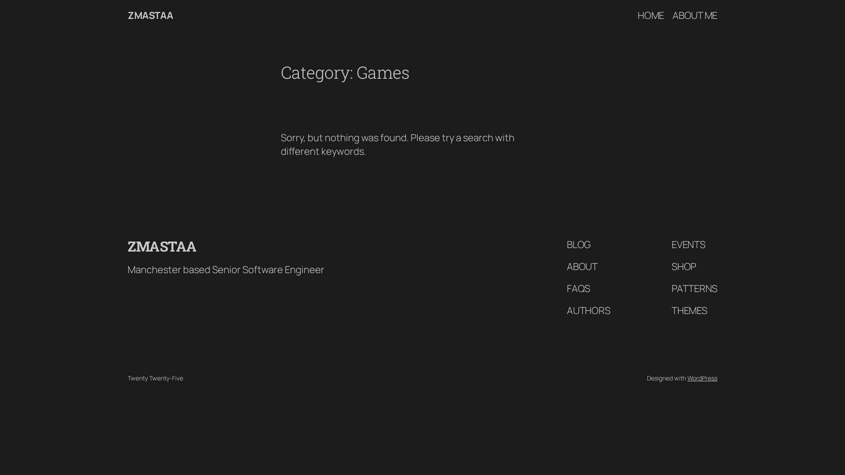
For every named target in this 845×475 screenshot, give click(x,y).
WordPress (702, 378)
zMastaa (150, 15)
